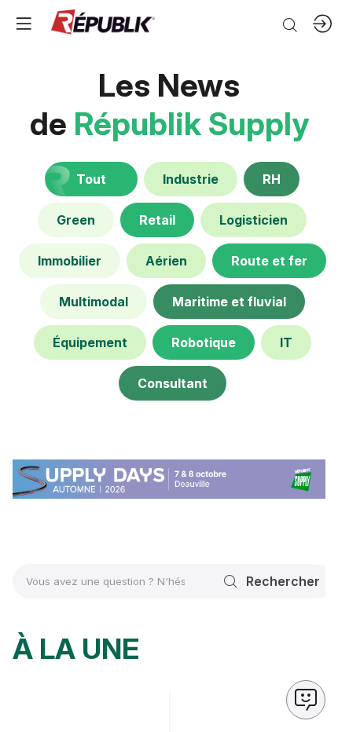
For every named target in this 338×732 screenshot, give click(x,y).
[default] (190, 179)
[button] (23, 23)
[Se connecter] (322, 23)
